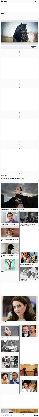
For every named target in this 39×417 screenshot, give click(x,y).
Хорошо (36, 415)
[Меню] (37, 1)
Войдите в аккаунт (6, 178)
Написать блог (33, 47)
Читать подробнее (9, 415)
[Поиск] (35, 1)
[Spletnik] (4, 1)
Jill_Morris (5, 175)
